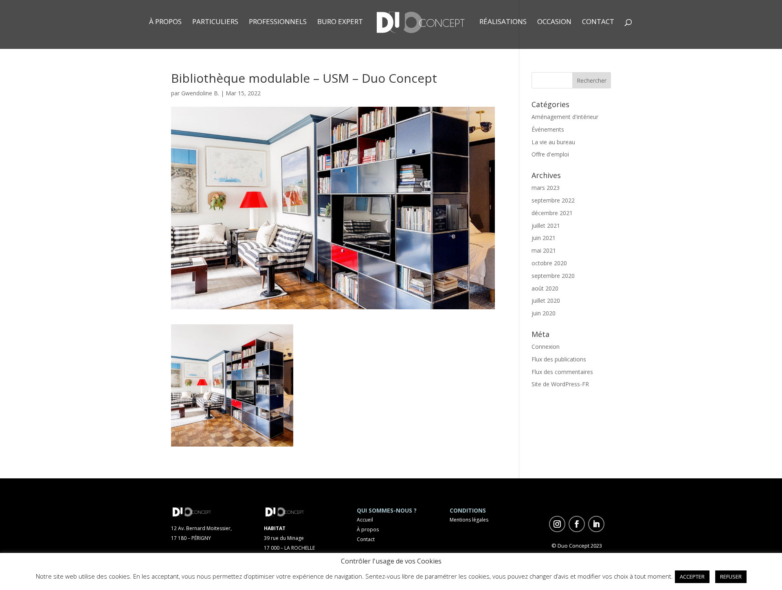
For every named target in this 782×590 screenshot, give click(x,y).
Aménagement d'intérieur (565, 117)
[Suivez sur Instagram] (557, 524)
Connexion (546, 346)
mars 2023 (546, 188)
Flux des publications (559, 359)
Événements (548, 129)
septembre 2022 (553, 200)
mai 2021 (544, 250)
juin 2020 (544, 313)
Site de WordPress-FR (560, 384)
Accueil (365, 519)
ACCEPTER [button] (692, 576)
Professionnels (278, 22)
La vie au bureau (553, 142)
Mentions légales (469, 519)
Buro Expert (340, 22)
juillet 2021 (546, 225)
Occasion (554, 22)
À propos (165, 22)
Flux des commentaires (562, 372)
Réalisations (503, 22)
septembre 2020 (553, 276)
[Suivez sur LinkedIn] (596, 524)
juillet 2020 (546, 300)
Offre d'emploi (550, 154)
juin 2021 (544, 238)
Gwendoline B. (200, 93)
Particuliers (215, 22)
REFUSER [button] (731, 576)
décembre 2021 (552, 213)
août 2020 (545, 288)
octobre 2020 (549, 263)
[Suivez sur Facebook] (577, 524)
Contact (598, 22)
